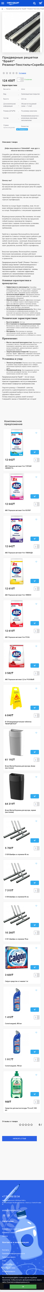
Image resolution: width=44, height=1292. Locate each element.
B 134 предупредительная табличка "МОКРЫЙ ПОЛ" (18, 723)
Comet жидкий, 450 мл (13, 1023)
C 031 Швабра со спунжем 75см (16, 939)
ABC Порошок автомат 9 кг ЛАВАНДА (19, 553)
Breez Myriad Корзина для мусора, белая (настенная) (20, 767)
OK (23, 1287)
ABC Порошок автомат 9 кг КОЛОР (18, 510)
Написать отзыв (19, 1138)
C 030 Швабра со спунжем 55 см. (17, 897)
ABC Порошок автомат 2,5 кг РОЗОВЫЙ (19, 679)
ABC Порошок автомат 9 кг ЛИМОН (18, 595)
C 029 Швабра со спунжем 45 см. (17, 854)
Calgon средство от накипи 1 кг (16, 981)
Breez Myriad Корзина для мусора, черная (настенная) (20, 811)
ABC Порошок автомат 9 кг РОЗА (17, 637)
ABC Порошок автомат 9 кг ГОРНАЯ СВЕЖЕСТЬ (18, 467)
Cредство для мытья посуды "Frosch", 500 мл (21, 1109)
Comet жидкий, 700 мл (13, 1066)
